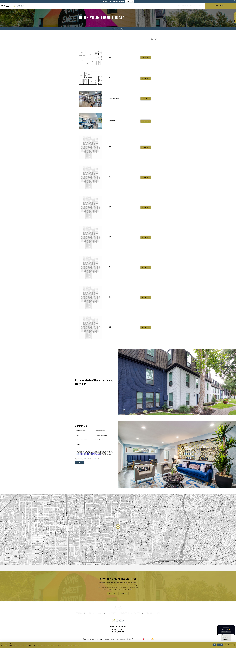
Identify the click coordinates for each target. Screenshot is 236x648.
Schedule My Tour (129, 327)
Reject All (220, 644)
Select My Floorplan (145, 327)
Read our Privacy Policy (75, 645)
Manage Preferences (229, 644)
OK (214, 644)
